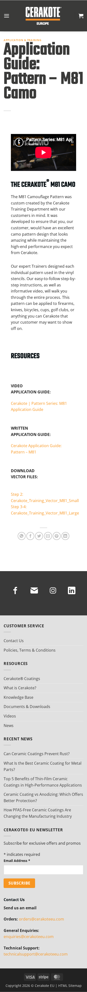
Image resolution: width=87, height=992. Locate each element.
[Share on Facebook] (30, 536)
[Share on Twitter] (39, 536)
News (9, 725)
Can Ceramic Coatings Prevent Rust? (37, 753)
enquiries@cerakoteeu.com (29, 936)
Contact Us (14, 640)
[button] (6, 16)
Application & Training (22, 40)
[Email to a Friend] (48, 536)
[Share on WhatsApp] (22, 536)
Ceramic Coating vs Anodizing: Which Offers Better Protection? (43, 797)
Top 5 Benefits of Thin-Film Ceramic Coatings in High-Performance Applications (43, 782)
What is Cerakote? (20, 688)
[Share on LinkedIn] (65, 536)
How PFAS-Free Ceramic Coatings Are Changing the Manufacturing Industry (38, 813)
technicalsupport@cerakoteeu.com (36, 954)
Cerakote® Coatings (22, 678)
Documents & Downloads (27, 706)
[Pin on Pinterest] (57, 536)
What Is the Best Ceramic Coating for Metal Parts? (42, 766)
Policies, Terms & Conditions (30, 650)
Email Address (17, 860)
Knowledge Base (18, 697)
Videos (10, 716)
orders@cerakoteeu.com (41, 919)
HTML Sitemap (70, 985)
